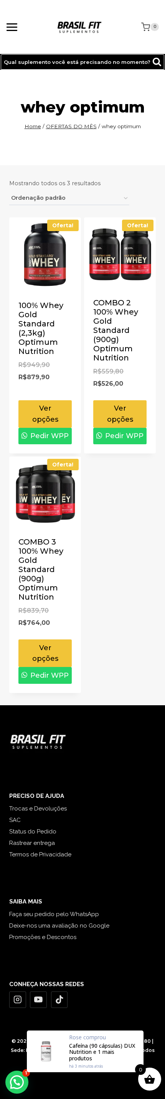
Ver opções (45, 414)
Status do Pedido (32, 831)
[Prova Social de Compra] (85, 1051)
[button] (16, 1082)
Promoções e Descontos (42, 937)
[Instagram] (17, 999)
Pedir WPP (48, 436)
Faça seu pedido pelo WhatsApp (54, 914)
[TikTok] (59, 999)
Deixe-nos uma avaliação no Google (59, 925)
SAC (15, 820)
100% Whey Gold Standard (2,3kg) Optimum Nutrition (40, 328)
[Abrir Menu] (12, 27)
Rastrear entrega (32, 843)
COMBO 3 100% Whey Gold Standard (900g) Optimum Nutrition (40, 569)
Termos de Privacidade (40, 854)
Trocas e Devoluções (38, 808)
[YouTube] (38, 999)
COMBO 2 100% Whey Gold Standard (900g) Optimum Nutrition (115, 330)
